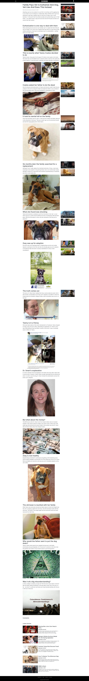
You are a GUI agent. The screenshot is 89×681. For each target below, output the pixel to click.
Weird (24, 9)
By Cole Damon (28, 9)
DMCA (43, 677)
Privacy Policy (40, 677)
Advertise (50, 677)
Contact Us (46, 677)
